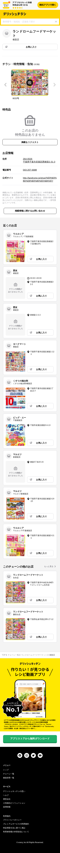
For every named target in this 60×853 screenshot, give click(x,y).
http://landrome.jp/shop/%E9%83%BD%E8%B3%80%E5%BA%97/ (40, 179)
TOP (4, 655)
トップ (6, 770)
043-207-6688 (30, 170)
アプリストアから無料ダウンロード (30, 738)
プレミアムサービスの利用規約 (16, 824)
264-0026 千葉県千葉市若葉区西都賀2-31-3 (39, 160)
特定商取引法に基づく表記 (14, 828)
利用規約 (6, 816)
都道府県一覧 (8, 778)
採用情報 (6, 807)
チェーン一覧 (13, 655)
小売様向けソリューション (14, 803)
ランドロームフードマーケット (34, 655)
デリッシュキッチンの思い (14, 791)
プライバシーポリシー (12, 820)
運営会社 (6, 799)
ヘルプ (6, 795)
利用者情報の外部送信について (16, 832)
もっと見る (48, 566)
